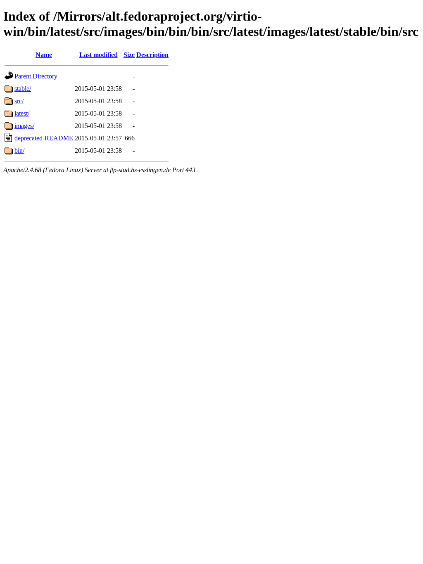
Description (152, 54)
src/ (19, 100)
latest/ (21, 113)
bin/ (19, 150)
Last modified (98, 54)
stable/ (22, 88)
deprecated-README (43, 138)
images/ (24, 125)
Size (129, 54)
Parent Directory (35, 76)
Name (44, 54)
